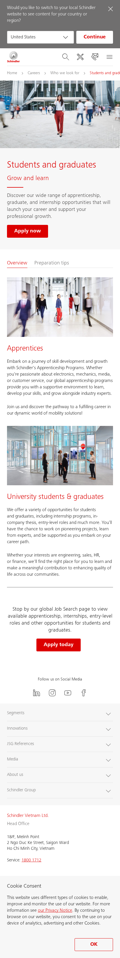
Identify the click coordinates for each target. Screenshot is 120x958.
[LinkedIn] (36, 693)
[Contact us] (94, 57)
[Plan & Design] (80, 57)
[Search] (65, 57)
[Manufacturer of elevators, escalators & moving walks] (13, 57)
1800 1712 (31, 860)
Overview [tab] (17, 263)
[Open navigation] (109, 57)
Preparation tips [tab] (51, 263)
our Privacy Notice (55, 910)
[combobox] (40, 37)
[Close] (110, 8)
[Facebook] (83, 693)
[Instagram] (52, 693)
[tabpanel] (60, 427)
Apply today (58, 645)
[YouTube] (68, 693)
